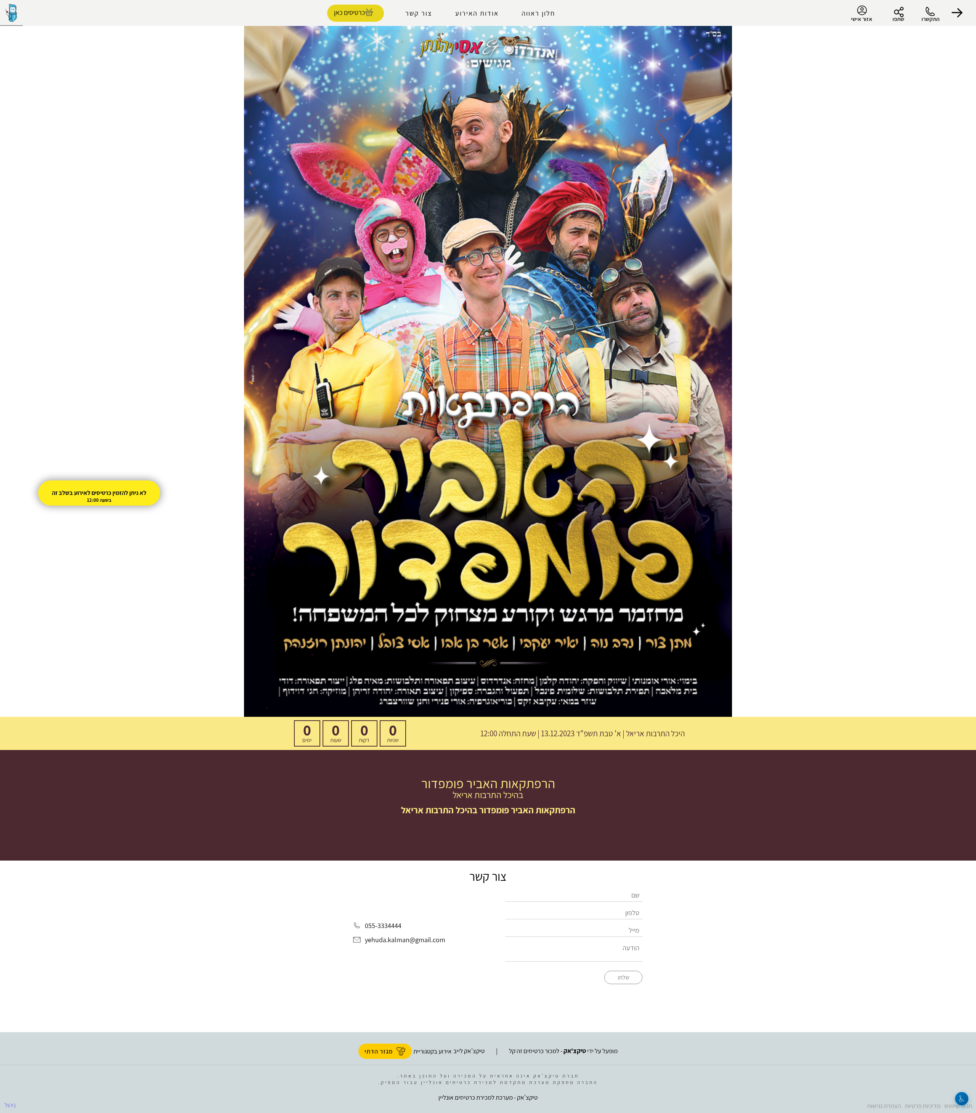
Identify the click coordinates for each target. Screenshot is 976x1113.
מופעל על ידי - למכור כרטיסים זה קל (563, 1051)
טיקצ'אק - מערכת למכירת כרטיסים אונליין (488, 1097)
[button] (957, 13)
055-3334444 (383, 925)
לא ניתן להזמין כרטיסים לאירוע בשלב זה (99, 493)
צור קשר (418, 13)
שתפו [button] (898, 18)
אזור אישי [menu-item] (861, 18)
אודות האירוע (477, 13)
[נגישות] (961, 1098)
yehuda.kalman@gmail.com (405, 940)
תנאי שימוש (958, 1106)
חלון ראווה (538, 13)
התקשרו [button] (930, 18)
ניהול (10, 1105)
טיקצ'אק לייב (469, 1051)
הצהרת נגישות (884, 1106)
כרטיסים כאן (349, 12)
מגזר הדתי (378, 1051)
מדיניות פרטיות (923, 1106)
